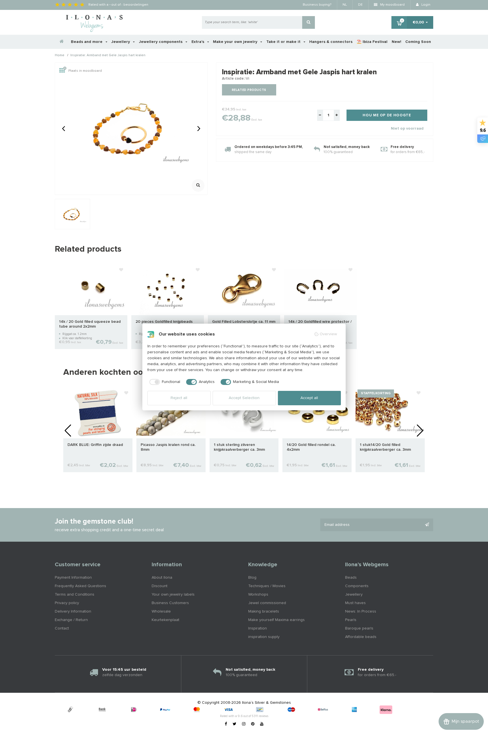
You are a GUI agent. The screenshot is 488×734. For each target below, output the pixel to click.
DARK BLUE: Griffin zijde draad (95, 445)
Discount (159, 586)
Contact (62, 628)
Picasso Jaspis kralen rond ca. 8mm (168, 447)
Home (59, 55)
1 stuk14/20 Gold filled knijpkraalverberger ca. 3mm (385, 447)
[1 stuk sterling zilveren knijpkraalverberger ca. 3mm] (244, 413)
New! (396, 42)
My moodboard (392, 4)
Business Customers (170, 603)
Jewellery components (161, 42)
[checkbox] (163, 382)
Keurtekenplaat (165, 620)
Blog (252, 578)
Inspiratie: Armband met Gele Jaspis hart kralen (107, 55)
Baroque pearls (359, 628)
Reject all (179, 398)
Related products (249, 90)
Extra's (198, 42)
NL (345, 4)
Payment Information (73, 578)
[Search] (308, 22)
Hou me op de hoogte (387, 115)
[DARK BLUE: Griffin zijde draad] (97, 413)
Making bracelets (263, 611)
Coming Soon (418, 42)
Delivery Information (73, 611)
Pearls (350, 620)
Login (425, 4)
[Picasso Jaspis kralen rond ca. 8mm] (171, 413)
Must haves (355, 603)
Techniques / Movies (267, 586)
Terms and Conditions (74, 594)
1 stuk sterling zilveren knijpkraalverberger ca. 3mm (239, 447)
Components (357, 586)
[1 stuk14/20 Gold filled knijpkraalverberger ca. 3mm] (390, 413)
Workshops (258, 594)
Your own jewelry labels (173, 594)
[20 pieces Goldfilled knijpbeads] (167, 289)
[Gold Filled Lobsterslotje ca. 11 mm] (244, 289)
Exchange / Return (71, 620)
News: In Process (360, 611)
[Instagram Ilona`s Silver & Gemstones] (243, 724)
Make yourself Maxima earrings (276, 620)
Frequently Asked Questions (80, 586)
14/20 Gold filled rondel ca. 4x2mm (311, 447)
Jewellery (121, 42)
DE (360, 4)
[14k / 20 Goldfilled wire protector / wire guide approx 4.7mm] (320, 289)
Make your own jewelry (235, 42)
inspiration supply (264, 637)
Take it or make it (284, 42)
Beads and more (87, 42)
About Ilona (162, 578)
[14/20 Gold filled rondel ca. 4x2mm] (317, 413)
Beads (351, 578)
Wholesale (161, 611)
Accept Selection (244, 398)
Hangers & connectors (330, 42)
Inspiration (257, 628)
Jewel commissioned (267, 603)
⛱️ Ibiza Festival (372, 42)
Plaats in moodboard (85, 71)
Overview (328, 334)
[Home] (62, 42)
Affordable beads (360, 637)
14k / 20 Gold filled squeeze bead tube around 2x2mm (90, 324)
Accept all (309, 398)
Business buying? (317, 4)
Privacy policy (67, 603)
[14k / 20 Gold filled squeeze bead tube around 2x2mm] (91, 289)
